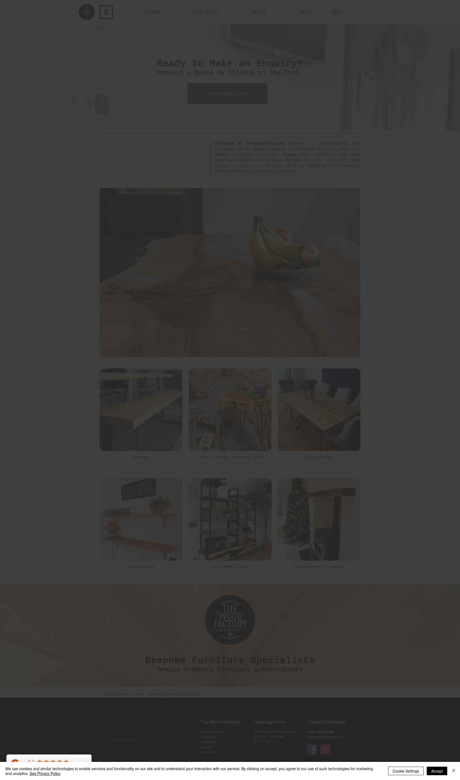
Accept (437, 771)
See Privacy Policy (45, 773)
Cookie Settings (406, 771)
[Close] (453, 771)
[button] (303, 347)
